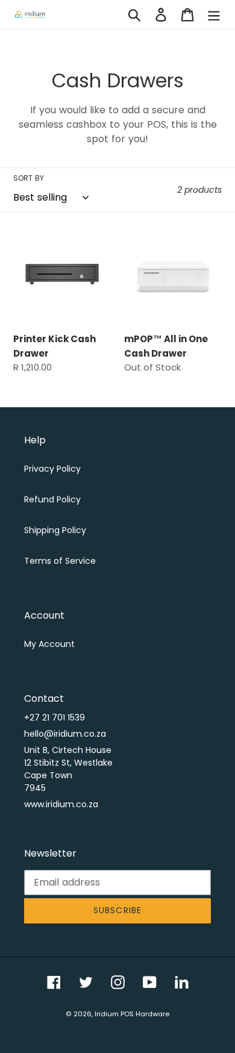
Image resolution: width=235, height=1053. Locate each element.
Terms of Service (60, 561)
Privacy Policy (52, 469)
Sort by (28, 178)
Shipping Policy (55, 530)
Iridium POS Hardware (132, 1014)
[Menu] (214, 14)
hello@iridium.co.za (65, 734)
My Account (49, 644)
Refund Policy (52, 499)
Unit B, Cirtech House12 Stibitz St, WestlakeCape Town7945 (68, 769)
